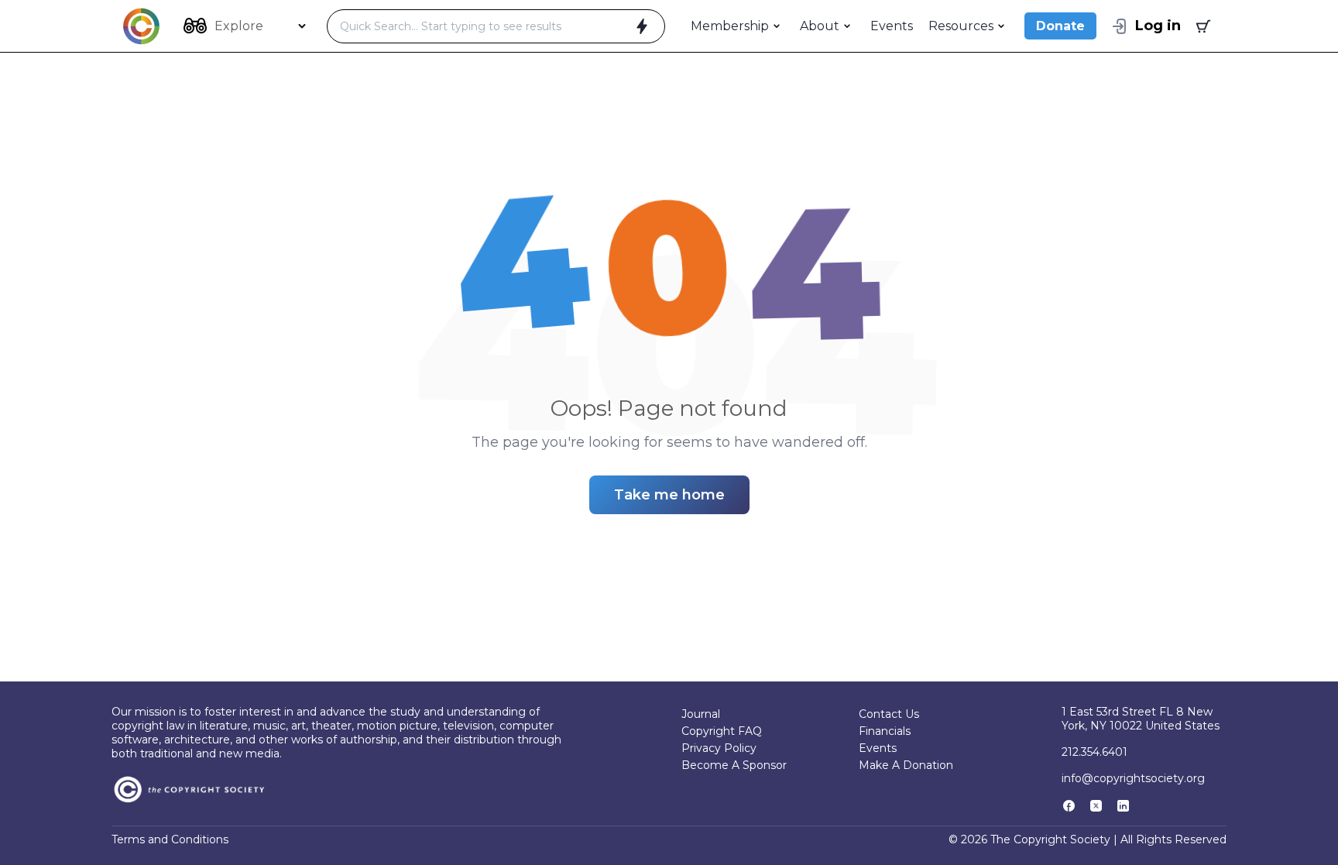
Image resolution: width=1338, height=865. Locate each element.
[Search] (642, 26)
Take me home (669, 494)
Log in (1158, 25)
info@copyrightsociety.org (1133, 778)
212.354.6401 (1094, 752)
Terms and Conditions (170, 839)
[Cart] (1202, 26)
